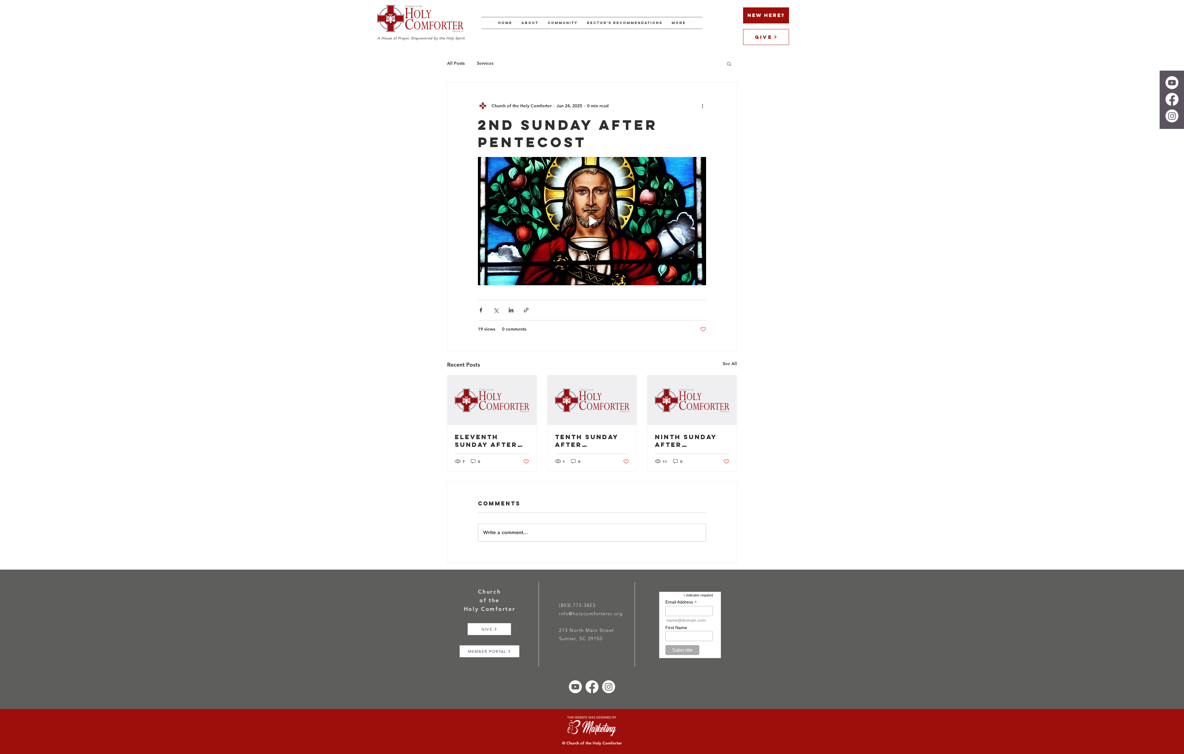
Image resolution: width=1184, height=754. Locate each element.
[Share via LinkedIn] (511, 310)
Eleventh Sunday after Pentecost (486, 440)
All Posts (456, 63)
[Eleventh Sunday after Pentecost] (491, 400)
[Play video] (592, 221)
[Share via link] (526, 310)
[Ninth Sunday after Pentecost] (692, 400)
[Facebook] (1172, 99)
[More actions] (702, 105)
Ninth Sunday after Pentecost (686, 440)
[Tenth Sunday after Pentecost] (592, 400)
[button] (729, 63)
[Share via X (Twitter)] (496, 310)
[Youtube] (1172, 82)
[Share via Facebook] (481, 310)
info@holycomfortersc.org (591, 613)
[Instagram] (1172, 115)
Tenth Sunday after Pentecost (587, 440)
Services (485, 63)
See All (730, 363)
